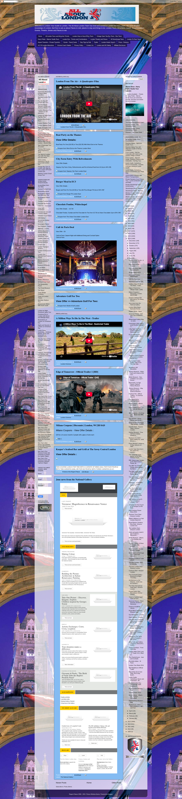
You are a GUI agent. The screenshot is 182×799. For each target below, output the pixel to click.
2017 (129, 231)
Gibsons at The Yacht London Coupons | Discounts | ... (135, 638)
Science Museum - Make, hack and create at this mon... (136, 373)
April (130, 711)
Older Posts (116, 783)
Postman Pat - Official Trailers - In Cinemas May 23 (136, 395)
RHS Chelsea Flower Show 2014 (135, 511)
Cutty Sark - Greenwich (41, 208)
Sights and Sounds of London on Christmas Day (44, 326)
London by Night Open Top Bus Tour (44, 116)
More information (69, 664)
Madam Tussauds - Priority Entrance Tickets (43, 261)
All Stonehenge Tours (117, 39)
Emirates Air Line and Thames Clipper (44, 212)
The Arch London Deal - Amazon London (136, 567)
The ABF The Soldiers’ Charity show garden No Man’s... (136, 467)
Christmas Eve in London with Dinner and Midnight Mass (44, 316)
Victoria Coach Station (64, 45)
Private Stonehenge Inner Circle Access (133, 185)
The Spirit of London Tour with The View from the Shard (44, 156)
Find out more (68, 508)
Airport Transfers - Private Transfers (49, 42)
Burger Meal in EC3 (66, 181)
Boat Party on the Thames (68, 134)
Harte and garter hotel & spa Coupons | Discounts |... (136, 534)
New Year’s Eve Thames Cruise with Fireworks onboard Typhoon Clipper (44, 461)
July (130, 253)
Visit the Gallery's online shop (68, 759)
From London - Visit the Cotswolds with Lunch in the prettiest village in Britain (134, 154)
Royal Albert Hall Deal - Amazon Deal (136, 611)
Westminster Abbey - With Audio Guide (44, 304)
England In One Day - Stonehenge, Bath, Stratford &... (135, 684)
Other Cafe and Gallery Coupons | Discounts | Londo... (136, 643)
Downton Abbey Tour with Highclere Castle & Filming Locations (133, 148)
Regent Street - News (135, 311)
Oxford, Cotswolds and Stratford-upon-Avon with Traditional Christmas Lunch (45, 362)
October (131, 245)
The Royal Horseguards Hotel (134, 122)
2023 (129, 216)
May (130, 258)
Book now (67, 745)
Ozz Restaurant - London (136, 614)
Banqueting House (43, 191)
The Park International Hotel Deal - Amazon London (136, 587)
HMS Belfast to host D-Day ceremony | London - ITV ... (135, 501)
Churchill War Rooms (44, 203)
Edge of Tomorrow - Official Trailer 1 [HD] (77, 371)
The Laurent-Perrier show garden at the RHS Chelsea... (135, 495)
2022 (129, 218)
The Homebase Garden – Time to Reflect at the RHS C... (136, 478)
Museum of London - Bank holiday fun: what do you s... (136, 439)
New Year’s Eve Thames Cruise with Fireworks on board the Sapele (44, 402)
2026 (129, 208)
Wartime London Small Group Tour (44, 174)
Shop (65, 755)
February (132, 716)
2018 (129, 228)
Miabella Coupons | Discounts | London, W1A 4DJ (135, 632)
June (131, 255)
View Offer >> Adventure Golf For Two (76, 301)
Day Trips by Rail (85, 42)
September (132, 248)
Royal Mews (41, 267)
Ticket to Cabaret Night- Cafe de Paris (136, 597)
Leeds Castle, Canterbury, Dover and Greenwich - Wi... (136, 679)
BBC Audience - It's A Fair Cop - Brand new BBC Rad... (136, 414)
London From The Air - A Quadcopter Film (77, 81)
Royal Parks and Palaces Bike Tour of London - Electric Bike (44, 141)
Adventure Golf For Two (68, 296)
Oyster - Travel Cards (70, 42)
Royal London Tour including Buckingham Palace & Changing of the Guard (44, 135)
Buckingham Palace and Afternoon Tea (44, 194)
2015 (129, 236)
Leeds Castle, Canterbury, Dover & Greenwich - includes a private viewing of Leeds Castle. (134, 165)
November (132, 243)
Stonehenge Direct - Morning (134, 190)
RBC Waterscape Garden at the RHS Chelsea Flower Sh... (136, 462)
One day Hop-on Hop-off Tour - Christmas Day (44, 340)
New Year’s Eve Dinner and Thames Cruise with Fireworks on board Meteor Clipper (44, 446)
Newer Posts (61, 783)
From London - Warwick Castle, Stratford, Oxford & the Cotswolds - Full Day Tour (135, 159)
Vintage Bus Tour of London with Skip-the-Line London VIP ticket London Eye (44, 169)
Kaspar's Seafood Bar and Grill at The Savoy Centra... (136, 299)
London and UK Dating (104, 45)
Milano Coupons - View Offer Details (74, 430)
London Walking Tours (44, 125)
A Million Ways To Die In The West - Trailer (77, 318)
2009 (129, 731)
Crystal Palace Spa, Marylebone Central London (135, 593)
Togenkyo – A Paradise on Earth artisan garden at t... (136, 484)
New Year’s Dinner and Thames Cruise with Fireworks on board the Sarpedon (44, 416)
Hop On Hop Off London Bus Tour (43, 101)
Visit (102, 755)
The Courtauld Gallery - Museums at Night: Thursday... (136, 576)
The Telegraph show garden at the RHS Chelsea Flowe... (135, 456)
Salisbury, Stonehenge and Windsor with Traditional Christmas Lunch (44, 355)
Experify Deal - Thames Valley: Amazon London (136, 428)
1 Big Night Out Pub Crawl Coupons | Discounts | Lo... (135, 330)
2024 (129, 213)
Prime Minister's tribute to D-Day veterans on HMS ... (136, 445)
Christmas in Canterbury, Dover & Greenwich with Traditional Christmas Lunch (44, 347)
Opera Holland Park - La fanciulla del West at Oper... (136, 409)
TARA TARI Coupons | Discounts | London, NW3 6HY (135, 351)
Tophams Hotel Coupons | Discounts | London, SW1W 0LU (136, 357)
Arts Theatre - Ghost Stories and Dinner (135, 419)
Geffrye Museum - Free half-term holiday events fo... (136, 434)
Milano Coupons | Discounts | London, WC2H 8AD (80, 425)
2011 (129, 726)
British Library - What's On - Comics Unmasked (135, 696)
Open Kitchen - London (136, 617)
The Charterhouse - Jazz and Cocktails (136, 658)
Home (40, 36)
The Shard (41, 290)
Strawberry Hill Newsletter (133, 368)
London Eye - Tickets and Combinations (75, 39)
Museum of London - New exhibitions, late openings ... (136, 706)
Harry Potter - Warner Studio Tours (48, 39)
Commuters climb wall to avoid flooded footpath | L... (136, 325)
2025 (129, 211)
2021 (129, 221)
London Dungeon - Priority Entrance (43, 241)
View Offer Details (65, 140)
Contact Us (89, 45)
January (131, 718)
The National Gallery (67, 777)
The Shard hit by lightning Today (134, 400)
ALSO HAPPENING (67, 692)
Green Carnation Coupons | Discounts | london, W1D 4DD (136, 627)
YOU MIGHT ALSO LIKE (69, 708)
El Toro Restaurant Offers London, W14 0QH (135, 336)
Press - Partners (123, 42)
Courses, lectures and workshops (84, 760)
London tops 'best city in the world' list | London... (136, 450)
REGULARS (65, 750)
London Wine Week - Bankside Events (135, 308)
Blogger (110, 794)
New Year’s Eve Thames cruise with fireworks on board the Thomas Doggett (44, 423)
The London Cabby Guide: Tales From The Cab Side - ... (135, 362)
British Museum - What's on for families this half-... (136, 539)
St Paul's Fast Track (44, 282)
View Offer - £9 (60, 231)
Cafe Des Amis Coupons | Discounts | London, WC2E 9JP (136, 621)
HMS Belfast (41, 218)
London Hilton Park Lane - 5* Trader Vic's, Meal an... (136, 653)
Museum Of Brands (44, 265)
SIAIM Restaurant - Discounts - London (135, 346)
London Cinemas (66, 364)
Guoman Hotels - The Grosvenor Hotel (132, 125)
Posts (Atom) (68, 786)
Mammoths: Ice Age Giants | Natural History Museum (135, 384)
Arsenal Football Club (44, 189)
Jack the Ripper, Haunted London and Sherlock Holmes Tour (44, 106)
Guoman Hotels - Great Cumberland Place (133, 129)
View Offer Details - (62, 209)
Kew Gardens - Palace (44, 226)
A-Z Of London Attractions (46, 45)
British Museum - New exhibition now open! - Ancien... (136, 378)
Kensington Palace (43, 224)
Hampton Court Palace (45, 215)
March (131, 713)
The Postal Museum (44, 288)
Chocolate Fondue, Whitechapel (71, 204)
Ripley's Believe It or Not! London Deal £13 (136, 519)
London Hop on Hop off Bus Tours (83, 36)
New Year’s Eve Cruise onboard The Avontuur (45, 397)
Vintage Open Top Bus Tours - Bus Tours (109, 36)
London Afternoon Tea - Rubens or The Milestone (44, 111)
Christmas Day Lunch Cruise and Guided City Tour (44, 385)
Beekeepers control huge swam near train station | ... (136, 554)
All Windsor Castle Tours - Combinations (133, 140)
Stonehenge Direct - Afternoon (135, 188)
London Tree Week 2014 (136, 665)
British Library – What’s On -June (136, 404)
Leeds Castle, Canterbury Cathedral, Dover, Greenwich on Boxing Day (44, 376)
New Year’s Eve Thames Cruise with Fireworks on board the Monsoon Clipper (44, 430)
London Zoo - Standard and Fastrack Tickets (45, 256)
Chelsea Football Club (44, 201)
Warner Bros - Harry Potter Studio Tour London (133, 89)
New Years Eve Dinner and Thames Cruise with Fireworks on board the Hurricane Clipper (44, 438)
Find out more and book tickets (72, 541)
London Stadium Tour (44, 123)
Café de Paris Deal (65, 227)
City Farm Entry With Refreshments (74, 158)
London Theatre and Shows (99, 39)
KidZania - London (43, 228)
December (132, 240)
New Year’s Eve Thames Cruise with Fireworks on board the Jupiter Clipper (44, 454)
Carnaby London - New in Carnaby (136, 563)
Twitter (96, 42)
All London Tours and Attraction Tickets (57, 36)
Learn (83, 755)
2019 (129, 226)
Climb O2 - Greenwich (44, 206)
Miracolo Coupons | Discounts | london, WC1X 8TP (135, 342)
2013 (129, 721)
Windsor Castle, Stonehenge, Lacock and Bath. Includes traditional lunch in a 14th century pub (134, 199)
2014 (129, 238)
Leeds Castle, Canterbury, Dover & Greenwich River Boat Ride (135, 171)
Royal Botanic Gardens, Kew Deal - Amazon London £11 (136, 524)
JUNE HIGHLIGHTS (68, 546)
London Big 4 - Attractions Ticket (43, 235)
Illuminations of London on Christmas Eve (44, 321)
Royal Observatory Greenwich (43, 270)
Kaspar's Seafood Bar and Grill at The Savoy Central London (86, 449)
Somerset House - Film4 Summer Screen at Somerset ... (136, 602)
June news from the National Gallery (74, 479)
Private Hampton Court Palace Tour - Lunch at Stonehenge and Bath (135, 181)
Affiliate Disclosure (120, 45)
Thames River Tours (135, 692)
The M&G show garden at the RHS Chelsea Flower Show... (136, 473)
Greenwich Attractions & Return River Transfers (44, 93)
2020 (129, 223)
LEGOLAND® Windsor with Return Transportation (134, 176)
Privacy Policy (78, 45)
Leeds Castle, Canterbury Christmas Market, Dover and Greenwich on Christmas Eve (44, 333)
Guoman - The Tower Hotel (134, 132)
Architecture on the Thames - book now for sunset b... (135, 582)
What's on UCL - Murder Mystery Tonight (136, 549)
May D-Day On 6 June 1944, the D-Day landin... (135, 673)
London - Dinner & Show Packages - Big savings (136, 545)
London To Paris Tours (134, 39)
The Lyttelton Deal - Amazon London (135, 528)
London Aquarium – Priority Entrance (44, 231)
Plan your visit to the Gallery (105, 759)
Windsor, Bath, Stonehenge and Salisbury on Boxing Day (44, 369)
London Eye (41, 244)
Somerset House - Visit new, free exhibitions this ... (136, 315)
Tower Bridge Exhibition (42, 293)
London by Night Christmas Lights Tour (44, 311)
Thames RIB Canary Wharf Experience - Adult (44, 150)
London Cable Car (43, 238)
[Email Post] (83, 125)
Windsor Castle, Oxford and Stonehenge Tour (134, 193)
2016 (129, 233)
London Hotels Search (108, 42)
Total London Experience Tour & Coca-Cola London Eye (43, 162)
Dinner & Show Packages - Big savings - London (136, 423)
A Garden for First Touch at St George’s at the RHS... (136, 506)
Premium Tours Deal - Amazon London (135, 515)
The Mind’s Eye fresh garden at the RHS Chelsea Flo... (135, 489)
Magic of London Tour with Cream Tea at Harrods (44, 129)
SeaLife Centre (42, 273)
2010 (129, 729)
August (131, 250)
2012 (129, 724)
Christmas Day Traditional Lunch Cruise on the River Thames (43, 392)
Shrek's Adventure (43, 279)
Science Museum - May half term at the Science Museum (136, 390)
